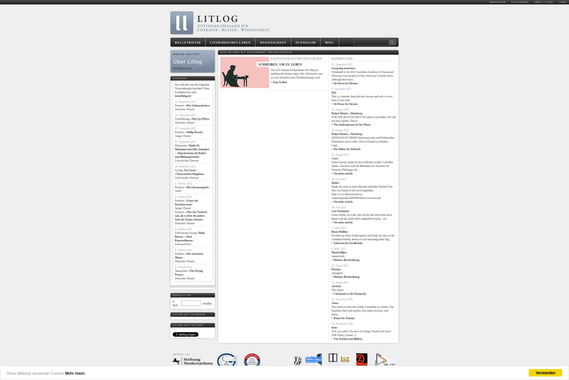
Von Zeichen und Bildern (348, 338)
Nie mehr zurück (343, 173)
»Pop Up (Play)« (200, 118)
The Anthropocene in (352, 124)
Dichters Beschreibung (346, 260)
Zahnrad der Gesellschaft (348, 243)
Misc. (330, 42)
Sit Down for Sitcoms (346, 83)
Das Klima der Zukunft (347, 149)
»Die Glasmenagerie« (197, 187)
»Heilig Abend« (194, 132)
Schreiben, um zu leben (280, 64)
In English (306, 42)
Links (563, 2)
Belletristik (188, 42)
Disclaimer (520, 2)
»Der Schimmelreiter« (198, 105)
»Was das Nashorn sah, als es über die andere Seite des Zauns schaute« (191, 215)
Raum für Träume (344, 318)
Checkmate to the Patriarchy (350, 293)
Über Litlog (543, 2)
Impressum (497, 2)
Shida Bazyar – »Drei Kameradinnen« (190, 236)
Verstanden (545, 372)
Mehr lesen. (75, 373)
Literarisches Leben (230, 42)
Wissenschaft (273, 42)
